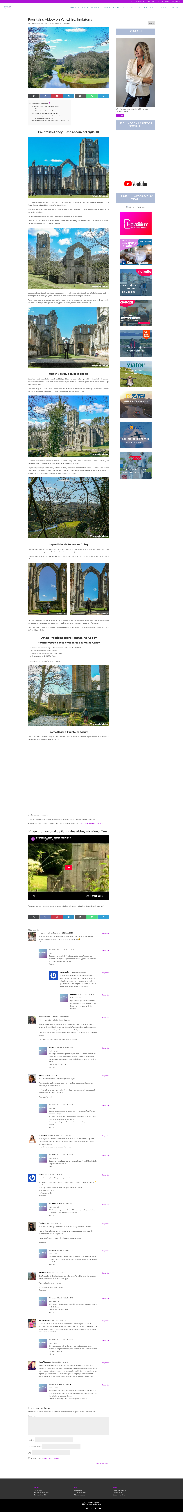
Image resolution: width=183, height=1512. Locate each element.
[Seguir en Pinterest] (95, 1508)
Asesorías (150, 1)
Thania (41, 1223)
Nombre (31, 1440)
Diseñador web (86, 1504)
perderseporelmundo (47, 933)
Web (29, 1453)
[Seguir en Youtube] (91, 1508)
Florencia (34, 23)
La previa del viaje (80, 1493)
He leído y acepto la (45, 1458)
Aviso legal (38, 1491)
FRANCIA (105, 7)
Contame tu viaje (119, 1495)
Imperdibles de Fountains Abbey (45, 111)
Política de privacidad (52, 1458)
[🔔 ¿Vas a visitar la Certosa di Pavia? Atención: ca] (145, 139)
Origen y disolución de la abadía (45, 109)
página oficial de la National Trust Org (93, 823)
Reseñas (163, 7)
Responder (105, 933)
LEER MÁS (120, 116)
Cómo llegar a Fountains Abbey (44, 118)
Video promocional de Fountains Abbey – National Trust (50, 120)
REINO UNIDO (117, 7)
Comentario (32, 1416)
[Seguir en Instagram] (87, 1508)
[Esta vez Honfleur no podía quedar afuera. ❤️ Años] (145, 150)
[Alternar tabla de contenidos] (50, 103)
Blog (132, 1)
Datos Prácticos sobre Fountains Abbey (45, 113)
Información (78, 1491)
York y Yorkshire (53, 23)
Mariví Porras (44, 1016)
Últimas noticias (79, 1495)
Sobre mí (139, 1)
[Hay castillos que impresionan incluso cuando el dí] (126, 139)
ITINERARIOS (175, 7)
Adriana (41, 1272)
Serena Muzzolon (45, 1135)
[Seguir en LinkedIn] (100, 1508)
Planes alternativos (119, 1491)
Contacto (159, 1)
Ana (40, 1075)
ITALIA (84, 7)
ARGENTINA (73, 7)
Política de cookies (40, 1495)
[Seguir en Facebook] (83, 1508)
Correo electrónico (35, 1446)
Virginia (41, 1174)
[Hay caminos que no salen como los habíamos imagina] (126, 150)
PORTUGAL (130, 7)
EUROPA (142, 7)
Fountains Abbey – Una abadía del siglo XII (46, 106)
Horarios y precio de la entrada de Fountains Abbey (50, 116)
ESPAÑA (94, 7)
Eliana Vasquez (44, 1362)
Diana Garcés (44, 1320)
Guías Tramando (171, 1)
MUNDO (152, 7)
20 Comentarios (65, 23)
